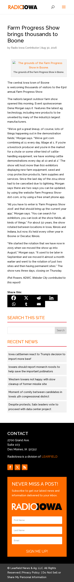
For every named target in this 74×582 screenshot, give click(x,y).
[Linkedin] (51, 298)
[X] (26, 298)
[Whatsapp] (13, 304)
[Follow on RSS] (24, 467)
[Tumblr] (26, 304)
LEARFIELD (49, 456)
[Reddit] (39, 298)
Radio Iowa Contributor (25, 47)
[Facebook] (13, 298)
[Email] (39, 304)
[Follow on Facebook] (10, 467)
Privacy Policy (31, 572)
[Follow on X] (17, 467)
